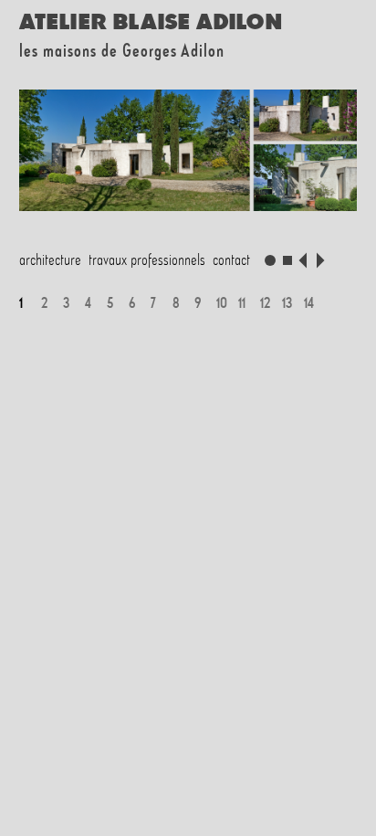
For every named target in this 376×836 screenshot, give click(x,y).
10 (221, 302)
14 (309, 302)
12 (265, 302)
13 (287, 302)
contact (231, 259)
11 (241, 302)
